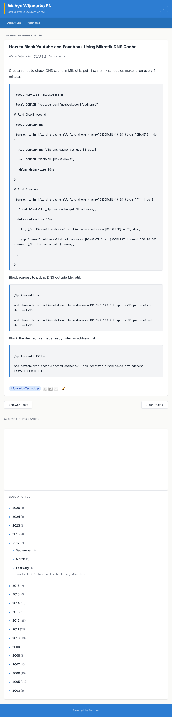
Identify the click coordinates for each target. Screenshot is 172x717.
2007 (16, 664)
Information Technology (25, 388)
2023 (16, 525)
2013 (16, 612)
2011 (15, 629)
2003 (16, 690)
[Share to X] (45, 389)
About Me (14, 23)
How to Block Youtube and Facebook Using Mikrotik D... (51, 574)
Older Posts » (154, 405)
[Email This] (56, 389)
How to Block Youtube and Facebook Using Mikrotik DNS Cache (72, 46)
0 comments (57, 56)
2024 (16, 516)
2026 (16, 508)
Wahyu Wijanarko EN (30, 5)
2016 (16, 585)
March (20, 559)
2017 (16, 543)
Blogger (94, 710)
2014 (16, 603)
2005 (16, 681)
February (22, 568)
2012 (16, 620)
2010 (16, 638)
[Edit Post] (62, 388)
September (24, 550)
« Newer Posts (18, 405)
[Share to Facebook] (50, 389)
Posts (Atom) (30, 418)
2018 (16, 534)
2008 (16, 655)
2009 (16, 647)
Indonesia (33, 23)
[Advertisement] (86, 459)
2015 (16, 594)
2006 (16, 673)
